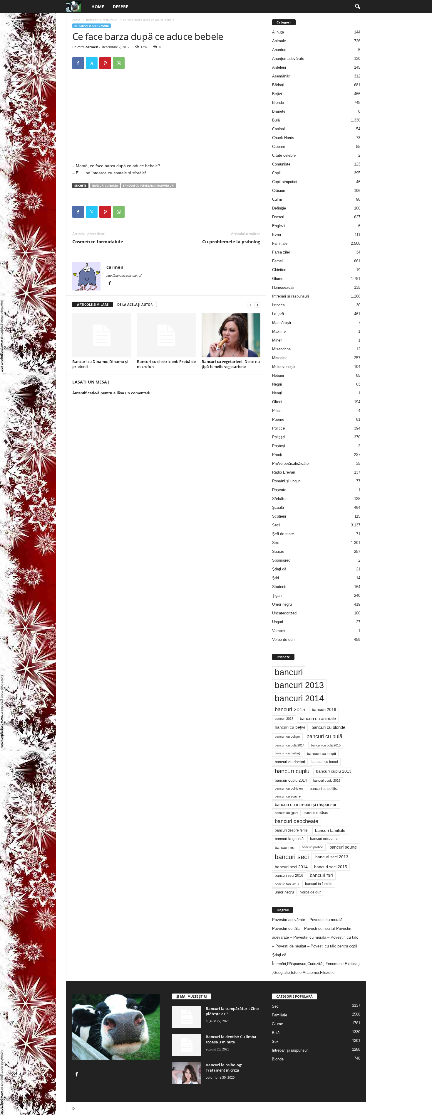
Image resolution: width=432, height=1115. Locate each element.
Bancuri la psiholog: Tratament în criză (224, 1067)
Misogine (279, 358)
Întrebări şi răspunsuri (102, 20)
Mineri (277, 340)
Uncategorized (284, 613)
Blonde (278, 102)
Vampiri (278, 631)
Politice (278, 428)
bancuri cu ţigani (286, 813)
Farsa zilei (281, 252)
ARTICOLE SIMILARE (92, 304)
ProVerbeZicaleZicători (291, 463)
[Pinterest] (105, 63)
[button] (357, 6)
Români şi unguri (286, 481)
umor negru (284, 892)
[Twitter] (92, 63)
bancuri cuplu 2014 (291, 780)
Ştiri (275, 578)
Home (97, 6)
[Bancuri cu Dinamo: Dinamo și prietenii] (101, 335)
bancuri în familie (318, 884)
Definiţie (279, 208)
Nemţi (277, 393)
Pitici (276, 410)
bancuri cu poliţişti (324, 789)
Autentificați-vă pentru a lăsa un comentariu (112, 393)
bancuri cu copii (321, 753)
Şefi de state (283, 534)
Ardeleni (279, 67)
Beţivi (277, 94)
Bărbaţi (278, 85)
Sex (275, 542)
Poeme (278, 419)
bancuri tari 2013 (287, 884)
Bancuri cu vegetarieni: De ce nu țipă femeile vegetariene (231, 364)
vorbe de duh (311, 892)
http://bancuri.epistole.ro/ (123, 275)
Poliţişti (278, 437)
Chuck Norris (283, 138)
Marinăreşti (281, 322)
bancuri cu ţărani (316, 813)
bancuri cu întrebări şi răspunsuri (148, 185)
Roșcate (279, 490)
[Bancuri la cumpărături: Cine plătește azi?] (186, 1017)
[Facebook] (78, 63)
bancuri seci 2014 (291, 866)
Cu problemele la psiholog (231, 241)
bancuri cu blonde (328, 727)
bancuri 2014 (299, 698)
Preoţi (277, 454)
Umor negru (282, 604)
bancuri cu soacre (288, 796)
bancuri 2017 (284, 718)
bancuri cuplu (292, 771)
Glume (277, 278)
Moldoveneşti (283, 366)
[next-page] (257, 305)
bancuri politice (312, 847)
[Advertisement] (121, 119)
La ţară (278, 314)
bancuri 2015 (290, 709)
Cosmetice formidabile (97, 241)
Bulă (276, 120)
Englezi (278, 226)
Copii (276, 173)
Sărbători (279, 498)
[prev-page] (250, 305)
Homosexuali (283, 287)
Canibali (279, 129)
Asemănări (281, 76)
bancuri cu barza (105, 185)
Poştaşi (278, 446)
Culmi (277, 199)
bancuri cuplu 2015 (326, 780)
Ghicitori (279, 270)
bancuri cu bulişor (287, 736)
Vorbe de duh (283, 639)
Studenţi (279, 586)
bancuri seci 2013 (331, 857)
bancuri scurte (343, 847)
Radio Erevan (283, 472)
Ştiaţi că (279, 569)
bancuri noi (285, 847)
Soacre (278, 551)
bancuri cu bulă (324, 736)
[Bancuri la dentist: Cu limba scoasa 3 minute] (186, 1045)
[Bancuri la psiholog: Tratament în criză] (186, 1073)
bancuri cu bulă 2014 (289, 745)
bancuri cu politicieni (289, 788)
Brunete (278, 111)
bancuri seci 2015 (330, 866)
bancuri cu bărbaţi (287, 753)
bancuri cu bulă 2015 (326, 745)
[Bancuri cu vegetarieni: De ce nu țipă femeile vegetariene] (231, 335)
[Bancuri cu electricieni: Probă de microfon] (166, 335)
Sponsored (281, 560)
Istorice (278, 305)
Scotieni (279, 516)
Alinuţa (278, 32)
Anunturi (279, 50)
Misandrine (281, 349)
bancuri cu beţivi (290, 727)
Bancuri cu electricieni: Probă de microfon (166, 364)
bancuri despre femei (292, 830)
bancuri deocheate (296, 821)
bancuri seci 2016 (289, 876)
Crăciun (278, 190)
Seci (276, 525)
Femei (277, 261)
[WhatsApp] (119, 63)
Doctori (278, 217)
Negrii (277, 384)
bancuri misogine (324, 839)
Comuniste (281, 164)
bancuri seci (292, 857)
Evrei (276, 234)
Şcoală (278, 507)
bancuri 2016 (324, 709)
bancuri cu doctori (290, 762)
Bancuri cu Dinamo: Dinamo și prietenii (100, 364)
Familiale (279, 243)
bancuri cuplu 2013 (333, 771)
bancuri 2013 (299, 685)
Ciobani (278, 146)
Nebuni (278, 375)
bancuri (289, 672)
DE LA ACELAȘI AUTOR (135, 304)
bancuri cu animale (318, 718)
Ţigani (277, 595)
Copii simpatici (284, 182)
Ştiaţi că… (281, 955)
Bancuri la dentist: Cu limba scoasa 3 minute (231, 1039)
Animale (279, 41)
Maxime (279, 331)
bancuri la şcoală (289, 839)
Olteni (277, 402)
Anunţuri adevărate (288, 58)
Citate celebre (284, 155)
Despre (120, 6)
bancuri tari (321, 875)
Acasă (76, 20)
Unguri (277, 622)
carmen (92, 47)
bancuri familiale (330, 830)
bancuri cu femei (325, 762)
